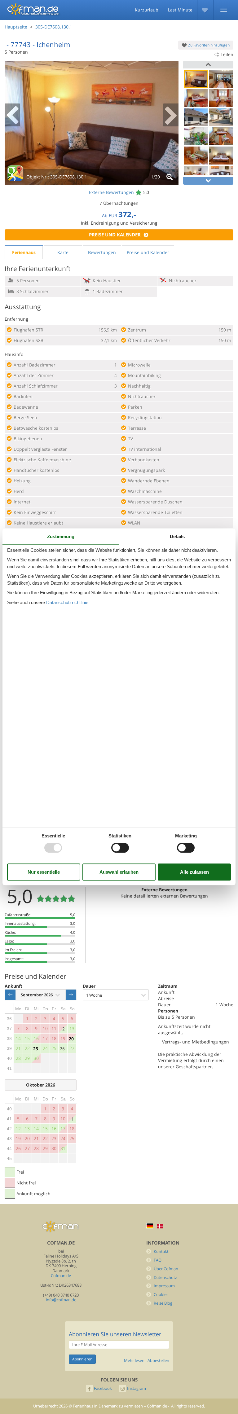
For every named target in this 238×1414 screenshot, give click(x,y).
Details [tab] (177, 536)
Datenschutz (165, 1277)
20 (71, 1039)
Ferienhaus (24, 252)
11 (71, 1119)
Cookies (161, 1294)
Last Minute (180, 10)
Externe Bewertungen (111, 192)
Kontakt (161, 1251)
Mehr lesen (134, 1360)
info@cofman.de (61, 1299)
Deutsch (149, 1225)
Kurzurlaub (146, 10)
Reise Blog (163, 1303)
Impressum (164, 1286)
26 (62, 1049)
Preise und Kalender (115, 234)
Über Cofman (166, 1268)
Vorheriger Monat (10, 995)
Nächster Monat (71, 995)
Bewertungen (102, 252)
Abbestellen (158, 1360)
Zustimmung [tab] (60, 536)
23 (35, 1049)
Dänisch (160, 1226)
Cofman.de (61, 1275)
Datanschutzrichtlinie (67, 602)
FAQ (157, 1260)
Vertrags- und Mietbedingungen (195, 1042)
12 (62, 1029)
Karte (62, 252)
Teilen (227, 54)
